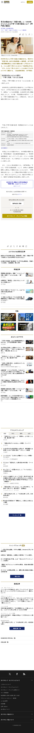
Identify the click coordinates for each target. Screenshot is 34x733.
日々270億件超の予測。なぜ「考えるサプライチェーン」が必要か (17, 559)
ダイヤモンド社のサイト (7, 714)
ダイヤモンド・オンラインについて (10, 680)
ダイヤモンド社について (7, 719)
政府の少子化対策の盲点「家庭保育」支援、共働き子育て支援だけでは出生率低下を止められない (17, 256)
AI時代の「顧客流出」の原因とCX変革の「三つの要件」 (17, 555)
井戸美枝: (7, 28)
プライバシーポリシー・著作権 (8, 698)
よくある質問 (4, 701)
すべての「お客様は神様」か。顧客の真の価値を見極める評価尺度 (17, 571)
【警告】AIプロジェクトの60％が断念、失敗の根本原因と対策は (17, 565)
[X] (10, 674)
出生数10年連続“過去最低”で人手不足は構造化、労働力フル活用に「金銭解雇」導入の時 (17, 262)
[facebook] (17, 674)
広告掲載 (3, 703)
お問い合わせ (4, 706)
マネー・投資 (4, 30)
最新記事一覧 (17, 628)
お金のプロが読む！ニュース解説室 (17, 30)
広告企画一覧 (4, 642)
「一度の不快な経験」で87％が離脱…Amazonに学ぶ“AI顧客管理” (17, 550)
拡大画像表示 (4, 148)
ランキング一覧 (17, 515)
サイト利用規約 (4, 692)
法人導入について (5, 709)
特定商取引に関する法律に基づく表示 (10, 695)
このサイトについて (6, 684)
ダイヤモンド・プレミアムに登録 (17, 216)
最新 (5, 433)
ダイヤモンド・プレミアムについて (9, 687)
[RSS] (24, 674)
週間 (21, 433)
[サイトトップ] (6, 2)
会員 (29, 433)
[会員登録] (30, 2)
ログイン (23, 2)
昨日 (13, 433)
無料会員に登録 (17, 203)
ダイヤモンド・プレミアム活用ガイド (10, 690)
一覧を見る (17, 576)
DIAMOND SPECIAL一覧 (8, 638)
